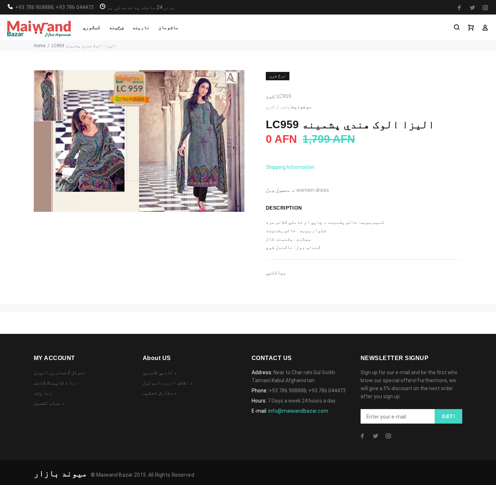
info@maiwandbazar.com (298, 411)
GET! (448, 416)
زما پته (43, 393)
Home (39, 45)
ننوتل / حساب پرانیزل (60, 372)
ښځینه (116, 27)
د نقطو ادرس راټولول (167, 382)
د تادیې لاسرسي (160, 372)
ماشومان (168, 27)
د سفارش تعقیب (160, 393)
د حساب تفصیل (49, 403)
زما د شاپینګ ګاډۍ (56, 382)
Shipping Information (290, 167)
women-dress (312, 190)
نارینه (141, 27)
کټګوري (91, 27)
